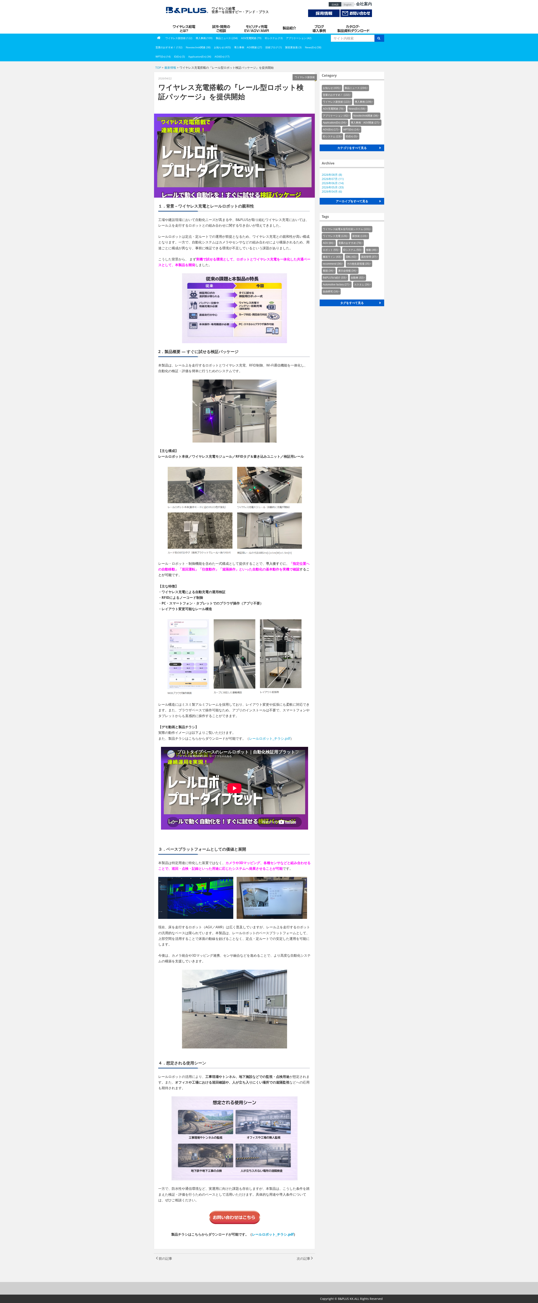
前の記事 (165, 1258)
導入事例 (319, 27)
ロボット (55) (330, 249)
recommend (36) (332, 263)
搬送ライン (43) (332, 256)
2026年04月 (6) (332, 191)
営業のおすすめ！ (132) (169, 47)
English (348, 4)
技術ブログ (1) (273, 47)
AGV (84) (328, 243)
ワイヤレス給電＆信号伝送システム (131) (346, 229)
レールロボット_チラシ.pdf (269, 738)
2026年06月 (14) (333, 183)
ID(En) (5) (179, 56)
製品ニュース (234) (227, 38)
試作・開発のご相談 (222, 27)
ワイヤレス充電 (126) (335, 236)
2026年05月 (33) (333, 187)
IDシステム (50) (352, 249)
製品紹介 (290, 27)
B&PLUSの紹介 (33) (334, 277)
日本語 (335, 4)
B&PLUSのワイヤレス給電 (185, 27)
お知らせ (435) (222, 47)
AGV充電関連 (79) (251, 38)
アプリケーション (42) (298, 38)
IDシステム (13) (274, 38)
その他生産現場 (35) (358, 263)
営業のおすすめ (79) (349, 243)
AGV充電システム (257, 27)
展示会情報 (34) (347, 270)
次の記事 (304, 1258)
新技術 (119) (359, 236)
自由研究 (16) (330, 291)
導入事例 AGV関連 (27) (248, 47)
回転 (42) (351, 256)
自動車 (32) (357, 277)
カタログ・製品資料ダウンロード (353, 27)
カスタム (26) (361, 284)
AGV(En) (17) (222, 56)
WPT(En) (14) (163, 56)
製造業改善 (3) (293, 47)
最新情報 (170, 68)
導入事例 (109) (204, 38)
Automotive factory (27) (336, 284)
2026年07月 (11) (333, 179)
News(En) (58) (313, 47)
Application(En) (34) (199, 56)
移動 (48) (371, 249)
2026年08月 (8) (332, 175)
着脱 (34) (328, 270)
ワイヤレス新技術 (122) (178, 38)
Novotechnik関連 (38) (198, 47)
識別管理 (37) (368, 256)
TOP (158, 68)
